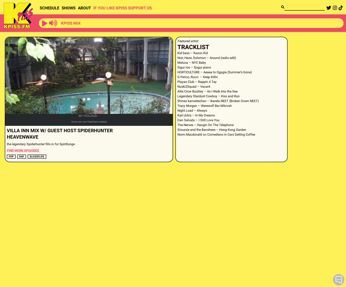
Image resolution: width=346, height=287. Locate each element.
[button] (44, 23)
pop (11, 156)
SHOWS (68, 8)
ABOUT (84, 8)
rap (21, 156)
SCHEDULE (49, 8)
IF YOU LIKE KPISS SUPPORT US (122, 8)
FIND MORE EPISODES (23, 150)
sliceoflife (37, 156)
